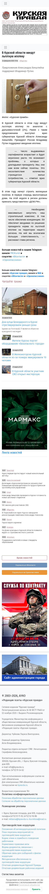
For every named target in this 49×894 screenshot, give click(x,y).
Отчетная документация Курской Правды (21, 865)
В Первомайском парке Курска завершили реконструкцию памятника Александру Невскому (22, 514)
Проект (9, 519)
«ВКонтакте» (19, 256)
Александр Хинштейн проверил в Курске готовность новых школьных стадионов (24, 496)
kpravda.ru (23, 785)
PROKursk (15, 253)
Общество (23, 61)
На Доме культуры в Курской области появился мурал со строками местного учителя (22, 531)
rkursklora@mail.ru (37, 819)
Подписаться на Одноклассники (25, 572)
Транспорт (10, 470)
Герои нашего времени (11, 523)
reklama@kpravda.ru (18, 819)
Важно (9, 502)
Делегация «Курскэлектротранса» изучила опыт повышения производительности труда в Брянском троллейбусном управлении (23, 485)
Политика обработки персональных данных (23, 798)
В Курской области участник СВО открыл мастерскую (28, 373)
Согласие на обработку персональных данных (24, 801)
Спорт (9, 492)
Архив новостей (24, 558)
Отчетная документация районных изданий (23, 868)
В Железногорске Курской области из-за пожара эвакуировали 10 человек (24, 357)
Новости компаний (13, 480)
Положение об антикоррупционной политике (23, 829)
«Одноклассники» (12, 260)
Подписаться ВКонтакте (25, 565)
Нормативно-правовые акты (15, 844)
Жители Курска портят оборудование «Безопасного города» (23, 342)
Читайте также (12, 281)
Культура (10, 527)
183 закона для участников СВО (15, 505)
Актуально (10, 537)
